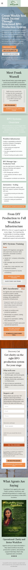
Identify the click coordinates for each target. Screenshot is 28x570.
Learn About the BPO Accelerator (14, 206)
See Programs (10, 105)
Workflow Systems (11, 54)
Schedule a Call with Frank (14, 109)
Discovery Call (9, 47)
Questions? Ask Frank (13, 281)
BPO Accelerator (10, 50)
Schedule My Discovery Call (14, 465)
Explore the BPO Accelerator (14, 329)
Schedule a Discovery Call (14, 334)
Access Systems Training (14, 277)
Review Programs (14, 461)
